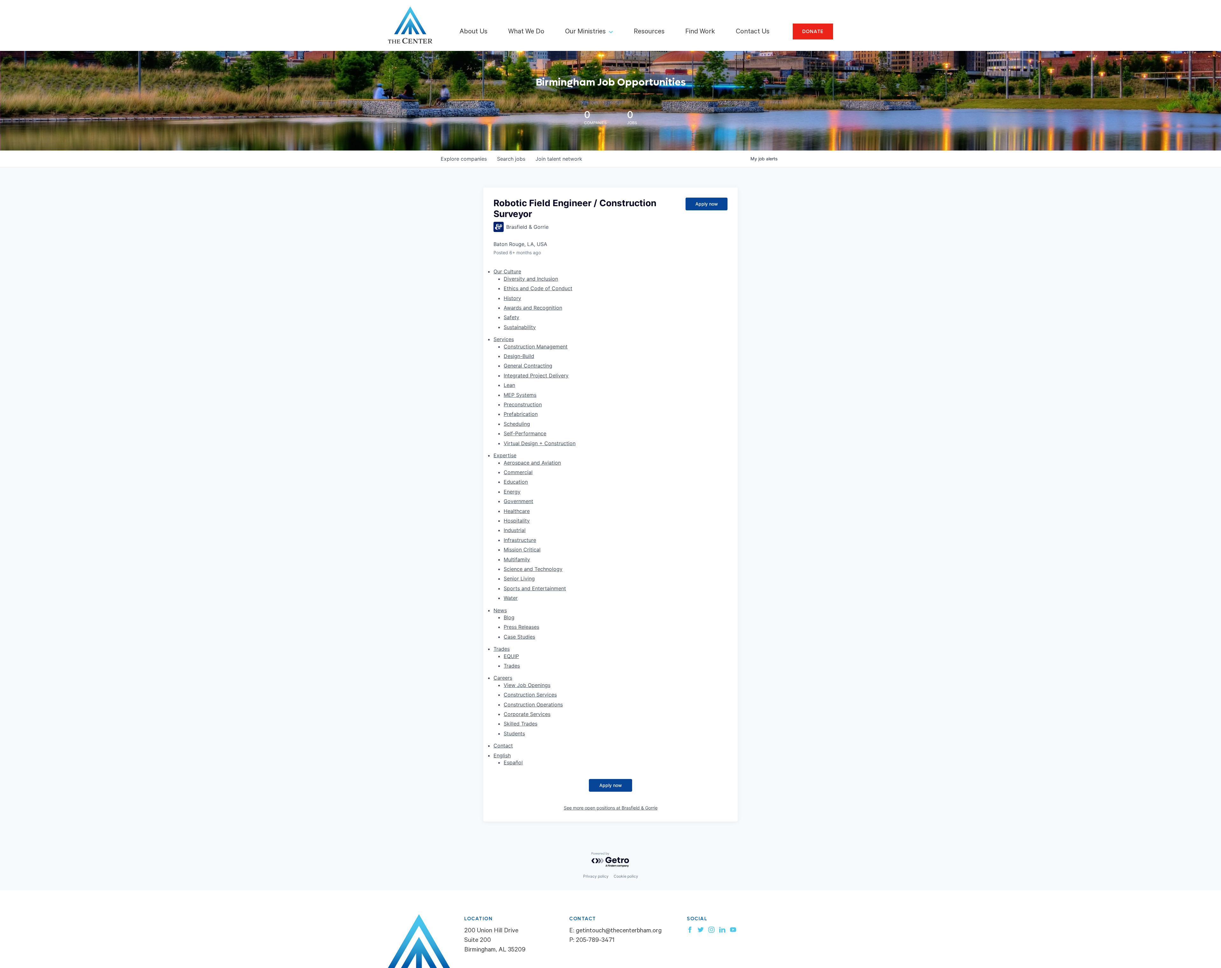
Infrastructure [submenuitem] (520, 540)
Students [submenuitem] (514, 733)
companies (464, 159)
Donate (813, 31)
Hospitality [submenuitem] (517, 520)
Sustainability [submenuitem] (520, 327)
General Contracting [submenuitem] (528, 365)
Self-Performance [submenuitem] (525, 433)
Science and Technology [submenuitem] (533, 569)
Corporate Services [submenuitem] (527, 714)
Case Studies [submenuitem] (519, 637)
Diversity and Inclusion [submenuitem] (531, 279)
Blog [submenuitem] (509, 617)
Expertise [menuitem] (504, 455)
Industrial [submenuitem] (515, 530)
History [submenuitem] (512, 298)
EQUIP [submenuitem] (511, 656)
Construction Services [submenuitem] (530, 694)
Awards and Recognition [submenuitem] (533, 308)
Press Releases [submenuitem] (521, 627)
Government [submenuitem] (518, 501)
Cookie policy (626, 876)
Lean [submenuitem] (509, 385)
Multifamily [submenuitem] (517, 559)
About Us (473, 32)
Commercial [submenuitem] (518, 472)
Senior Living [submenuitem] (519, 578)
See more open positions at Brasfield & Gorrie (611, 807)
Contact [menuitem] (503, 745)
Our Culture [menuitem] (507, 271)
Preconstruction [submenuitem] (523, 404)
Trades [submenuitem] (512, 666)
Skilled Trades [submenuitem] (520, 723)
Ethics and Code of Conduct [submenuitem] (538, 288)
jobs (511, 159)
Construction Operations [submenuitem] (533, 704)
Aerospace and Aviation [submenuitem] (532, 462)
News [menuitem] (500, 610)
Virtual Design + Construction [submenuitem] (540, 443)
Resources (649, 32)
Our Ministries (585, 32)
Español (513, 762)
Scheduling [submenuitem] (517, 424)
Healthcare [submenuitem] (517, 511)
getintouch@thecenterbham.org (619, 931)
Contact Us (752, 32)
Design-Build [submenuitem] (519, 356)
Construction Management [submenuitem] (536, 346)
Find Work (700, 32)
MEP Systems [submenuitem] (520, 395)
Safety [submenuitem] (511, 317)
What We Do (526, 32)
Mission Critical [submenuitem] (522, 549)
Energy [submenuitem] (512, 491)
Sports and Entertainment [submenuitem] (535, 588)
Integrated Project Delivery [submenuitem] (536, 375)
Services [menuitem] (503, 339)
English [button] (502, 755)
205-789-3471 (595, 940)
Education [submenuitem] (516, 482)
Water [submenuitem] (511, 598)
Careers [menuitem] (502, 678)
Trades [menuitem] (501, 649)
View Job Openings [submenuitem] (527, 685)
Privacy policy (596, 876)
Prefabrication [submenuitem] (521, 414)
